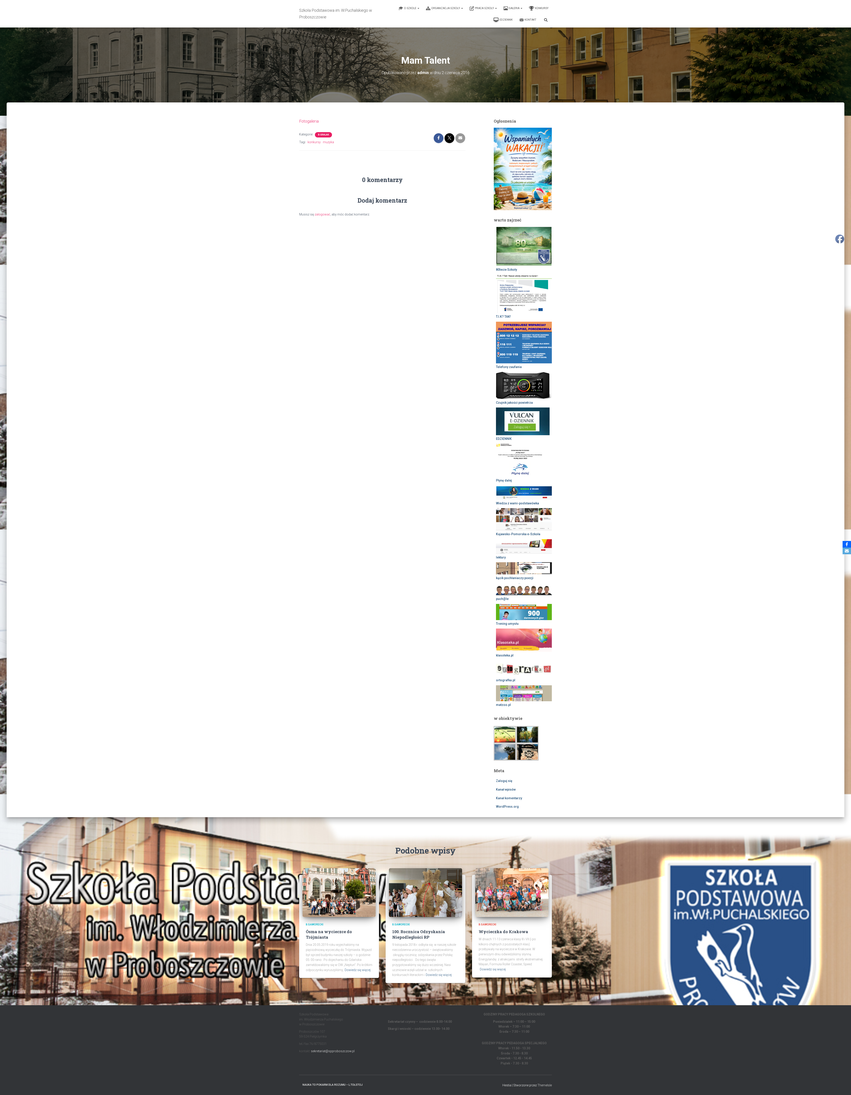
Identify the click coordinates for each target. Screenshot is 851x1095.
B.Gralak (323, 134)
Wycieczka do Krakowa (503, 931)
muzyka (328, 142)
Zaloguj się (504, 781)
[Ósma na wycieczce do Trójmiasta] (339, 892)
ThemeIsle (544, 1085)
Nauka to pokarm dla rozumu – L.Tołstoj (333, 1084)
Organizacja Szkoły (446, 8)
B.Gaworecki (314, 924)
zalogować (322, 214)
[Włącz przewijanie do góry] (842, 1086)
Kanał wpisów (506, 789)
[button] (418, 8)
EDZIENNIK (506, 19)
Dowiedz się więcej (358, 970)
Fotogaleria (309, 121)
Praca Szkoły (485, 8)
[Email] (847, 551)
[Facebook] (847, 544)
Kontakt (530, 19)
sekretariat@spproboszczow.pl (333, 1051)
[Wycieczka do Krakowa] (511, 892)
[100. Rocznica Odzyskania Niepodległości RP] (425, 892)
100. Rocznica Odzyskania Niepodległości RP (418, 934)
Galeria (514, 8)
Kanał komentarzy (509, 798)
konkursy (314, 142)
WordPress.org (507, 806)
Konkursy (541, 8)
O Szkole (410, 8)
